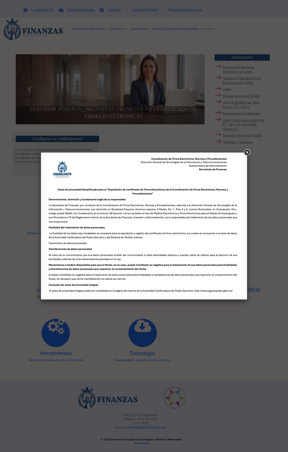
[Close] (247, 152)
